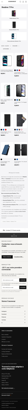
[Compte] (23, 2)
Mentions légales (5, 405)
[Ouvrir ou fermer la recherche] (20, 1)
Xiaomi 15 (4, 380)
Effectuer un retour (6, 341)
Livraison (4, 339)
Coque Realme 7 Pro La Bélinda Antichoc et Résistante (20, 73)
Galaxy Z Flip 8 (5, 382)
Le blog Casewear (6, 351)
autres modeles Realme (20, 211)
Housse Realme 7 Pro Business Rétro (5, 162)
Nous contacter (7, 256)
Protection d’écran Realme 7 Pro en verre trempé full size (7, 71)
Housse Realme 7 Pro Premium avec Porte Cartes (20, 132)
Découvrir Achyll (6, 395)
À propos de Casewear (7, 349)
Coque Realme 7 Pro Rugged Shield (20, 103)
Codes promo (5, 356)
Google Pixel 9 (5, 378)
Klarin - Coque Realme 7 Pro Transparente (7, 100)
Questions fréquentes (6, 337)
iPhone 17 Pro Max (6, 373)
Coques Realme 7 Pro (14, 18)
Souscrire (22, 287)
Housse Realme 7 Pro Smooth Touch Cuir (20, 162)
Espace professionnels (7, 353)
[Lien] (2, 1)
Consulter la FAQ (18, 256)
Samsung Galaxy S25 (6, 376)
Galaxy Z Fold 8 (5, 384)
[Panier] (26, 1)
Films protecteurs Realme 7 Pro (14, 41)
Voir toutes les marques (8, 388)
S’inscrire (22, 280)
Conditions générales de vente (8, 403)
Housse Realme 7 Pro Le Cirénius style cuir (6, 132)
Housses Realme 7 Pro (14, 29)
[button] (15, 70)
